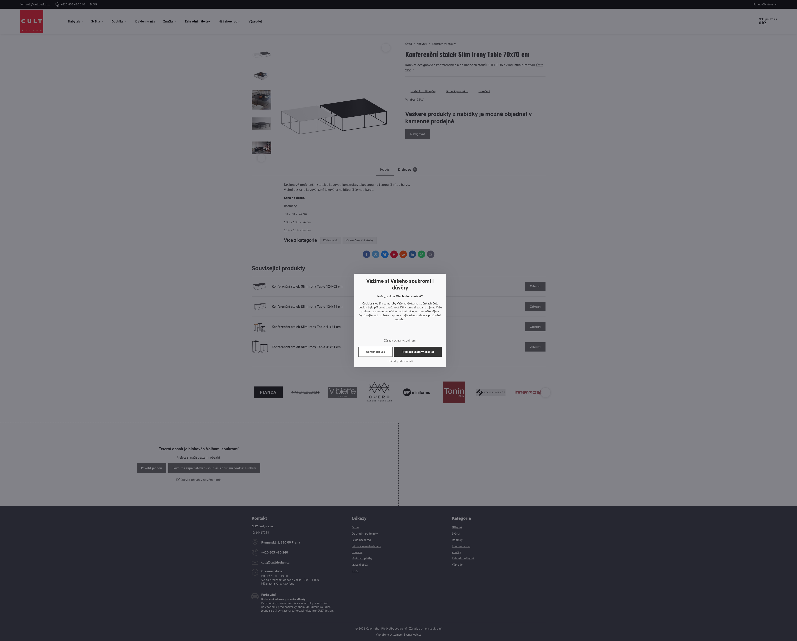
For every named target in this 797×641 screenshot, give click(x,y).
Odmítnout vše (375, 352)
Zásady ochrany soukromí (400, 340)
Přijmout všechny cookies (418, 352)
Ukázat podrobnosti (400, 361)
